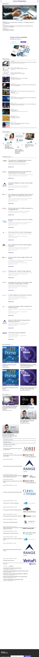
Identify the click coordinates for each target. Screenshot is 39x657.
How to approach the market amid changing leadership (19, 245)
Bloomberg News (17, 85)
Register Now (11, 166)
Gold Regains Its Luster (8, 29)
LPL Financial (12, 30)
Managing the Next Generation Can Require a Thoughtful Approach (18, 22)
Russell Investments (18, 79)
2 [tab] (17, 20)
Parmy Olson (12, 85)
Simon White (5, 580)
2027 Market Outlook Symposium (16, 332)
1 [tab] (16, 20)
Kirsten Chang (13, 69)
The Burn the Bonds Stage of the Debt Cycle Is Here (13, 579)
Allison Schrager (13, 124)
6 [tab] (22, 20)
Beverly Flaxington (7, 23)
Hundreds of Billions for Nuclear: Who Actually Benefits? (20, 183)
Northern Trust (26, 111)
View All (11, 344)
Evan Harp (23, 409)
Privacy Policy (27, 43)
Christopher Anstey (6, 574)
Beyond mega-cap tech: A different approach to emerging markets (20, 209)
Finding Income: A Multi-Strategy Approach (19, 271)
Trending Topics (7, 442)
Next (36, 144)
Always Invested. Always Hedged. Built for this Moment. (20, 258)
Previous (3, 144)
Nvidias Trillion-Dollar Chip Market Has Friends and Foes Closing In (16, 571)
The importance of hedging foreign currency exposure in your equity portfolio (19, 161)
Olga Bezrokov (13, 79)
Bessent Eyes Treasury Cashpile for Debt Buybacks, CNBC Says (15, 573)
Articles (5, 566)
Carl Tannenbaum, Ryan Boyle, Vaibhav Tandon (17, 111)
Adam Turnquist (6, 30)
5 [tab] (21, 20)
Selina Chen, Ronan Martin (14, 98)
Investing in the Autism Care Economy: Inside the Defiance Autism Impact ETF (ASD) (20, 283)
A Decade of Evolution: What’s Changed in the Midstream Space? (20, 307)
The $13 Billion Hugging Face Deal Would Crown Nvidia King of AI (18, 25)
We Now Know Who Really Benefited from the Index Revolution (15, 576)
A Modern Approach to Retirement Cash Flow (20, 295)
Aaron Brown (5, 577)
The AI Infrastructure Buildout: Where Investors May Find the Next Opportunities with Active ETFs (20, 196)
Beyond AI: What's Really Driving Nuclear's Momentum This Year (19, 320)
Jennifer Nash (13, 74)
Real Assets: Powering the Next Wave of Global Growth (20, 220)
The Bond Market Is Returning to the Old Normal (12, 568)
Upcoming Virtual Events (9, 444)
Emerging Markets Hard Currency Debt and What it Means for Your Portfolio (19, 172)
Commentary (11, 566)
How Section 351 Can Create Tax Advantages (19, 232)
